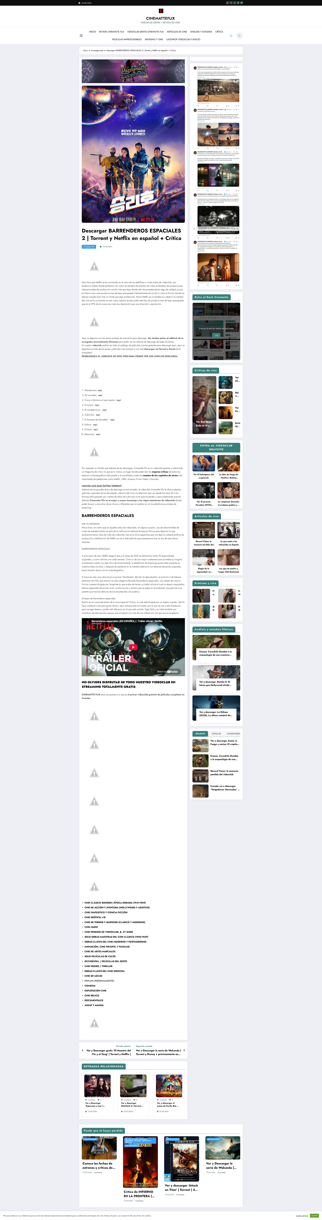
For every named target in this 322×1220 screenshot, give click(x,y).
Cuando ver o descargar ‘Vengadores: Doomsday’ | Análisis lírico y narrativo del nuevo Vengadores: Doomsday (224, 787)
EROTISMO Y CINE (154, 39)
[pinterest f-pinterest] (238, 2)
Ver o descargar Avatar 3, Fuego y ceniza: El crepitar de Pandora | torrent (224, 742)
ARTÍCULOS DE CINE (177, 31)
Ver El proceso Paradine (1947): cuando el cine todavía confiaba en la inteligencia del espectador (203, 503)
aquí (100, 390)
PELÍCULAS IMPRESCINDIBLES (127, 39)
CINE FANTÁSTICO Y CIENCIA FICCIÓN (106, 912)
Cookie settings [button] (302, 1216)
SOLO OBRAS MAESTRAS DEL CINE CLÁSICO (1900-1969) (116, 937)
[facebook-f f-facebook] (227, 2)
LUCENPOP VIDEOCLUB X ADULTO (183, 39)
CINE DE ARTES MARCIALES (100, 951)
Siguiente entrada (144, 1046)
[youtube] (241, 2)
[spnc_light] (239, 35)
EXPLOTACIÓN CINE (95, 990)
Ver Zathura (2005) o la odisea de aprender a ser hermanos (237, 409)
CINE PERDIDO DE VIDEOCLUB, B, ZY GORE (109, 932)
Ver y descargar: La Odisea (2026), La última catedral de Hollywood (214, 713)
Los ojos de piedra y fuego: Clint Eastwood (228, 570)
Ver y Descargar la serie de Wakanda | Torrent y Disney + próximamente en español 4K (158, 1052)
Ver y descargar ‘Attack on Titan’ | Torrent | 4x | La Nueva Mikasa (181, 1187)
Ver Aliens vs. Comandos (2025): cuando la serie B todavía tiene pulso (237, 379)
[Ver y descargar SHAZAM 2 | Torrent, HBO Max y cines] (133, 1085)
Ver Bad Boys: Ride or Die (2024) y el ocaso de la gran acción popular (204, 424)
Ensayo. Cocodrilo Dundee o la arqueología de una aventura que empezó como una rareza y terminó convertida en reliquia (215, 653)
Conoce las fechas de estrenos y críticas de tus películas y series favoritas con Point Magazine (98, 1165)
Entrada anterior (123, 1046)
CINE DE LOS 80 (93, 976)
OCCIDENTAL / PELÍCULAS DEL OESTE (106, 961)
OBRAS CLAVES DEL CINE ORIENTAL (105, 971)
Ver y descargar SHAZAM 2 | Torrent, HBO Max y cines (131, 1104)
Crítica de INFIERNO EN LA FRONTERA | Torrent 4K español (138, 1194)
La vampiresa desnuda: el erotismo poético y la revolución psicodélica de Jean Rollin (228, 503)
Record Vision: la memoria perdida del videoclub (203, 543)
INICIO (92, 31)
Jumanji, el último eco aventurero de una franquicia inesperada (237, 424)
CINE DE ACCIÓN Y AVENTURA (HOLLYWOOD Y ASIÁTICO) (117, 907)
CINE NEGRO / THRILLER (98, 966)
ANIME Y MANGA (94, 1005)
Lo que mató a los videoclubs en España (229, 543)
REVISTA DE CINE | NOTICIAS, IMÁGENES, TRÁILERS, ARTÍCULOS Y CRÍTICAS (138, 1140)
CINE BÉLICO (92, 995)
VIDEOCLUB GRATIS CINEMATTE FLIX (145, 31)
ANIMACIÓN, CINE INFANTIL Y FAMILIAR (107, 946)
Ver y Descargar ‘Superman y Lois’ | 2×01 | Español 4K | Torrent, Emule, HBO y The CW (95, 1104)
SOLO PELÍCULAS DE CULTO (100, 956)
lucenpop (91, 1099)
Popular (216, 733)
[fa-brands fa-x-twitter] (231, 2)
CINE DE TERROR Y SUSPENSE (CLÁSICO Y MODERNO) (115, 922)
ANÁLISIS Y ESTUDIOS (201, 31)
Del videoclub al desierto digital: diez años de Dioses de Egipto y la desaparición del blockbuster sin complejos (237, 394)
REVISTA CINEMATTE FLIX (111, 31)
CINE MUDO (91, 927)
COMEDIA (90, 985)
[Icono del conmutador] (81, 36)
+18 (216, 335)
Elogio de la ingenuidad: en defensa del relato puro (203, 570)
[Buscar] (231, 36)
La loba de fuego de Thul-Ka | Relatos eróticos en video (228, 476)
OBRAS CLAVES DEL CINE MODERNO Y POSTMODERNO (115, 941)
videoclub (97, 345)
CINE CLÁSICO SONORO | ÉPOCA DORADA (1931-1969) (115, 902)
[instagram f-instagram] (234, 2)
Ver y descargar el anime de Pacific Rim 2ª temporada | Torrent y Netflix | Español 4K (168, 1104)
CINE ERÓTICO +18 (95, 917)
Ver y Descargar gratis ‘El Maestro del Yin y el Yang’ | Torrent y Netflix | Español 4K (109, 1052)
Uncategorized (89, 246)
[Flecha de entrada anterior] (82, 1050)
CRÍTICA (219, 31)
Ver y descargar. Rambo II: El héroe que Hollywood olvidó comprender (214, 683)
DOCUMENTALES (94, 1000)
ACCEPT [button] (314, 1215)
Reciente (200, 733)
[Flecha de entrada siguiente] (184, 1050)
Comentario (233, 733)
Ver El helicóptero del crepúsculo (203, 476)
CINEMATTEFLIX (160, 18)
